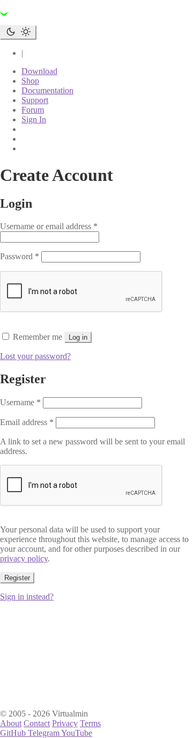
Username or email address (49, 226)
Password (19, 256)
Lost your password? (35, 356)
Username (20, 402)
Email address (27, 422)
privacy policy (24, 558)
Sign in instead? (27, 596)
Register (17, 578)
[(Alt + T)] (18, 32)
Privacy (65, 723)
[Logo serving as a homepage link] (64, 20)
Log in (78, 337)
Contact (37, 723)
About (10, 723)
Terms (90, 723)
